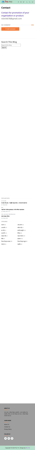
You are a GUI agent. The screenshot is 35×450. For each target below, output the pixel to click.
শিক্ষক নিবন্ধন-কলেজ (12, 214)
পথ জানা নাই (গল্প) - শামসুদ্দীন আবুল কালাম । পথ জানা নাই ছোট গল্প (14, 203)
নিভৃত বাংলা (28, 448)
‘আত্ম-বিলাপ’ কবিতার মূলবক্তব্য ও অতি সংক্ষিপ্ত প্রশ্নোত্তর (12, 209)
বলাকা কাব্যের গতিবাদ (5, 216)
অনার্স (2, 214)
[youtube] (21, 2)
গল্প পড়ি (2, 201)
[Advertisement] (17, 122)
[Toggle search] (29, 2)
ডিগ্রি (5, 201)
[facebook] (18, 2)
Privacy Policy (7, 429)
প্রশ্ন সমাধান (6, 214)
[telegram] (23, 2)
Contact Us (7, 427)
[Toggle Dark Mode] (27, 2)
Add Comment (11, 29)
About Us (6, 424)
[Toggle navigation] (32, 2)
